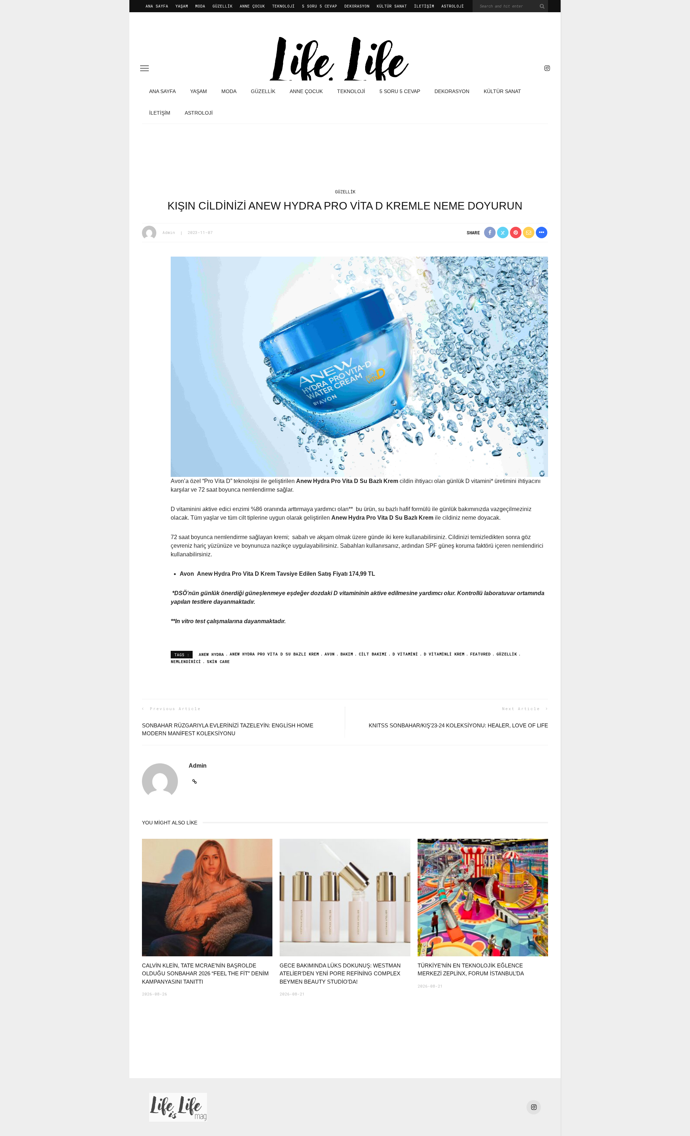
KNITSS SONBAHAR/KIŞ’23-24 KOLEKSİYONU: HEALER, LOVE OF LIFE (458, 725)
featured (480, 654)
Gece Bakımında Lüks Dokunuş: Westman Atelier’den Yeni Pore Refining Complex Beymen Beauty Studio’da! (340, 973)
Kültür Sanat (392, 6)
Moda (200, 6)
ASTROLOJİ (452, 6)
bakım (346, 654)
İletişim (424, 6)
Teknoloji (283, 6)
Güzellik (222, 6)
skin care (218, 661)
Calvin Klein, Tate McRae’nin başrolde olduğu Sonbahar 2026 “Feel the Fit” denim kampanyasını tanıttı (205, 973)
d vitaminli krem (444, 654)
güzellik (506, 654)
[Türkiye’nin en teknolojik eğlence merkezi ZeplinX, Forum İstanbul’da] (483, 897)
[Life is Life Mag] (178, 1107)
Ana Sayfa (157, 6)
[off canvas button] (144, 68)
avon (330, 654)
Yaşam (181, 6)
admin (168, 232)
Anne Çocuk (252, 6)
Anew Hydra (211, 654)
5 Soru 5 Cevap (319, 6)
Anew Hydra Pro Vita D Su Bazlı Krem (274, 654)
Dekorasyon (356, 6)
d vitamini (405, 654)
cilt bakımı (373, 654)
